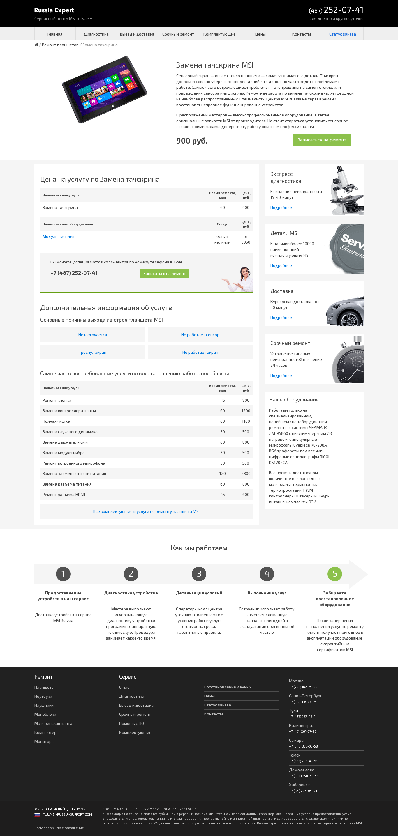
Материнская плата (53, 723)
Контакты (301, 33)
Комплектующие (219, 33)
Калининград (302, 725)
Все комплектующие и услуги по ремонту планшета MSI (146, 511)
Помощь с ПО (131, 723)
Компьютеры (46, 732)
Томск (294, 754)
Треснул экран (92, 352)
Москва (296, 680)
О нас (124, 687)
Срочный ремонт (178, 33)
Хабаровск (299, 784)
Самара (296, 740)
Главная (54, 33)
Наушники (44, 705)
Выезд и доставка (137, 33)
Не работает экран (200, 352)
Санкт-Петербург (305, 695)
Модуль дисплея (58, 236)
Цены (260, 33)
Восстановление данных (227, 686)
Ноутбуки (43, 696)
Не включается (92, 334)
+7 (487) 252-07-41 (73, 273)
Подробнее (281, 207)
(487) (336, 10)
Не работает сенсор (200, 334)
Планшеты (44, 687)
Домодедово (301, 769)
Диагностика (96, 33)
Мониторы (44, 741)
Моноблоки (45, 714)
